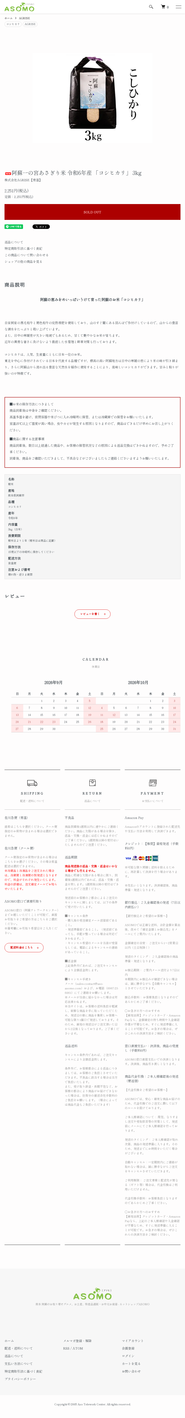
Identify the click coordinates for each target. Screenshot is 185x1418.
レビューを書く (90, 614)
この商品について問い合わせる (27, 255)
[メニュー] (178, 7)
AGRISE (24, 18)
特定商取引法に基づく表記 (23, 248)
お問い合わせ (131, 1371)
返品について (14, 242)
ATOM (78, 1348)
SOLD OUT (92, 212)
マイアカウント (133, 1340)
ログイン (128, 1356)
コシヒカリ (13, 24)
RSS (66, 1348)
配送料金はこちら (21, 947)
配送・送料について (19, 1348)
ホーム (9, 18)
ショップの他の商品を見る (23, 261)
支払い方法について (19, 1363)
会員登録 (128, 1348)
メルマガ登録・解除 (77, 1340)
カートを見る (131, 1363)
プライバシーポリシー (20, 1379)
